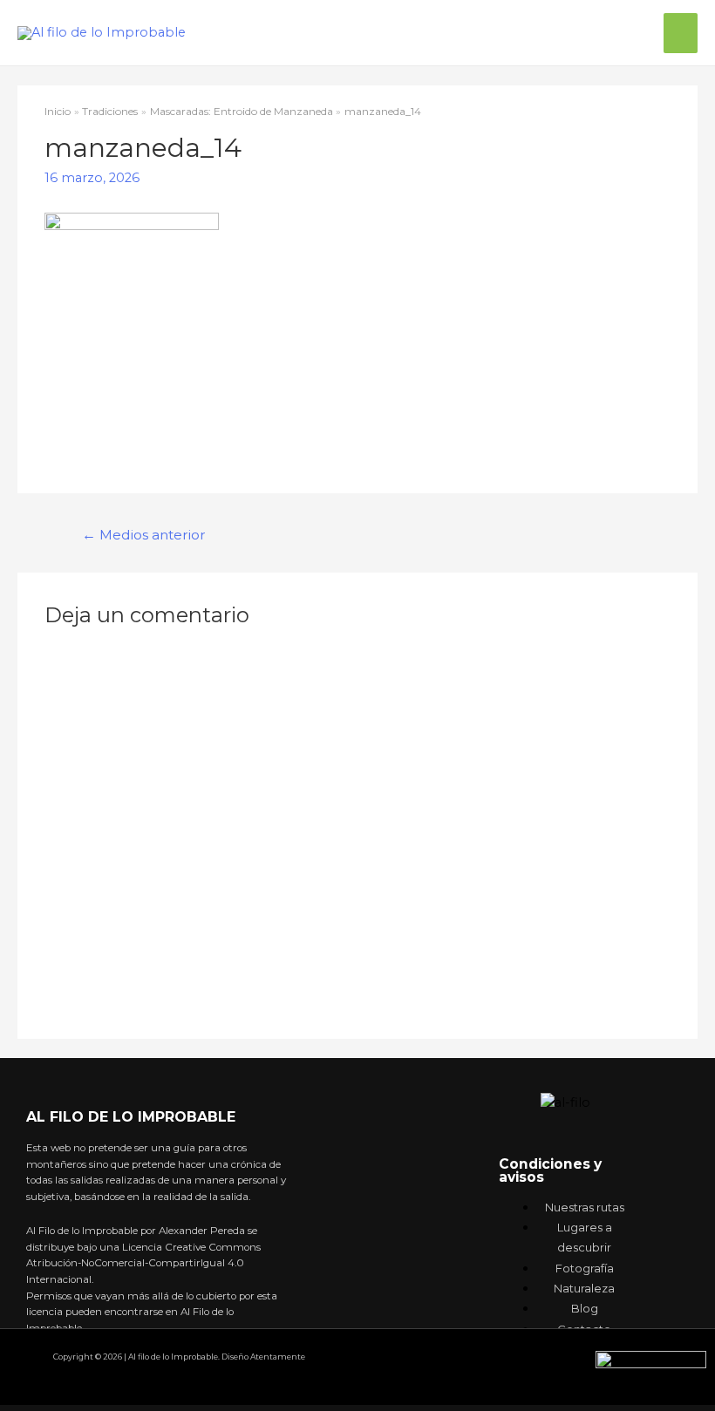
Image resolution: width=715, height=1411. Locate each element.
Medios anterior (144, 534)
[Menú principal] (681, 33)
